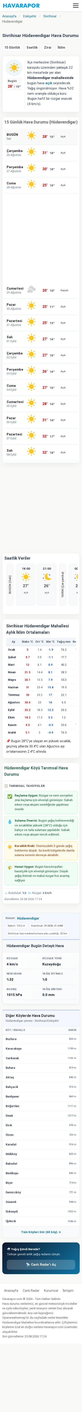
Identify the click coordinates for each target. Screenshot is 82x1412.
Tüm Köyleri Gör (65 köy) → (41, 1232)
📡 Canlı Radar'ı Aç (41, 1265)
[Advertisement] (41, 238)
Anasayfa (11, 1291)
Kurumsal (51, 1291)
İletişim (68, 1291)
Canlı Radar (31, 1291)
